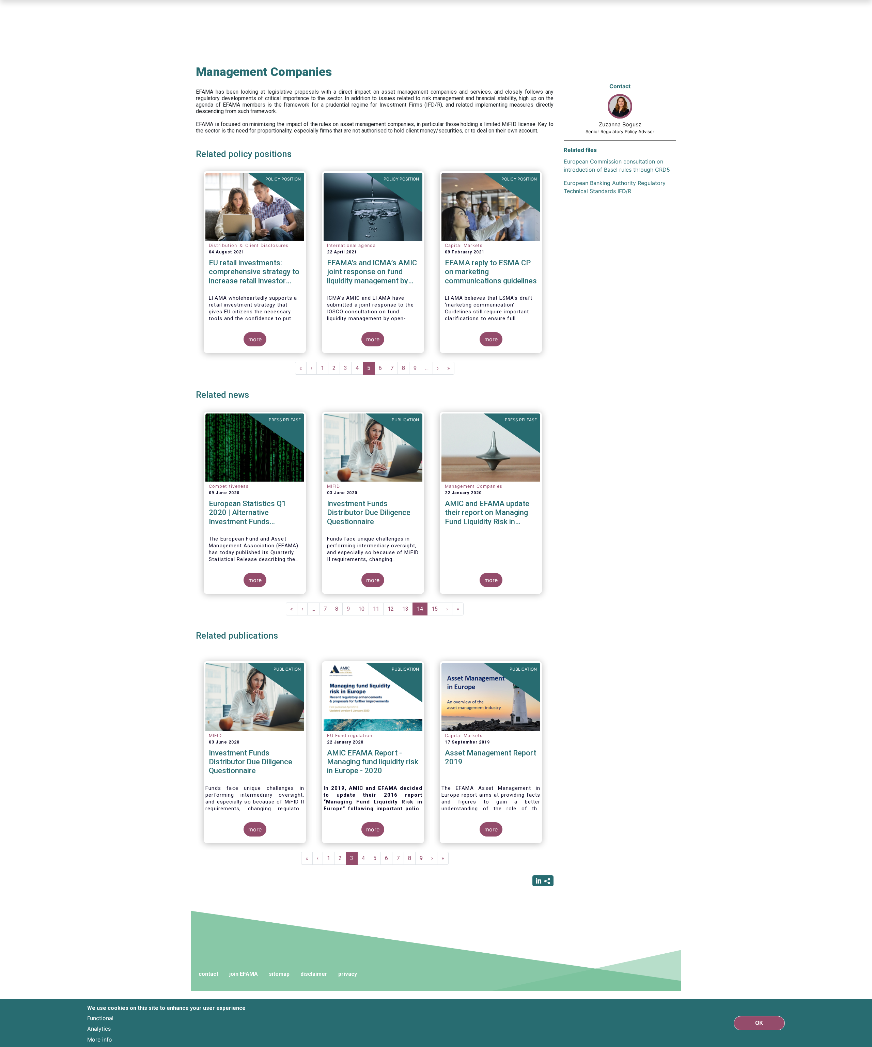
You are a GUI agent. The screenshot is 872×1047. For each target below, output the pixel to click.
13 (407, 609)
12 (393, 609)
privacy (347, 974)
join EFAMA (243, 974)
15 (437, 609)
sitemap (279, 974)
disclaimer (313, 974)
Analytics (99, 1028)
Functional (100, 1017)
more (255, 339)
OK (759, 1023)
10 (363, 609)
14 (422, 610)
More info (99, 1039)
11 (378, 609)
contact (208, 974)
